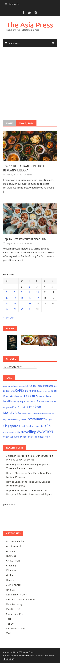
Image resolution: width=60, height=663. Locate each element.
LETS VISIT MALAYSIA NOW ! (21, 599)
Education (11, 570)
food (54, 390)
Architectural (13, 546)
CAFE (19, 390)
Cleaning (11, 565)
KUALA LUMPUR (20, 407)
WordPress (28, 655)
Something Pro (14, 614)
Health (10, 580)
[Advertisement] (30, 84)
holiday (15, 401)
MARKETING (13, 609)
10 (37, 292)
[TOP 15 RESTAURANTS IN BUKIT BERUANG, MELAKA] (30, 145)
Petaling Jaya (19, 419)
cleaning (41, 391)
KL (55, 401)
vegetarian (15, 436)
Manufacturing (14, 604)
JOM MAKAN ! (13, 584)
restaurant (36, 418)
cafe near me (30, 390)
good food (45, 396)
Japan (23, 401)
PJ (26, 419)
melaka (23, 413)
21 (14, 303)
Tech (9, 618)
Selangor (48, 419)
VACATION (45, 431)
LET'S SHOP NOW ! (16, 594)
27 (7, 309)
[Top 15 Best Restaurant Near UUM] (30, 218)
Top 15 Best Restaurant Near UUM (24, 239)
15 (22, 297)
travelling (28, 431)
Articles (10, 551)
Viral (50, 437)
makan (35, 406)
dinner (47, 391)
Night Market (8, 419)
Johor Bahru (37, 401)
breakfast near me (47, 385)
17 (37, 297)
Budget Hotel (9, 391)
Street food (25, 426)
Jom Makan (48, 401)
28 (14, 309)
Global (10, 575)
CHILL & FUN (13, 560)
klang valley (7, 408)
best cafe (23, 386)
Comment (28, 174)
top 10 (45, 425)
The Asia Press (29, 24)
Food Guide (10, 396)
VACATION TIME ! (15, 628)
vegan (6, 436)
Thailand (35, 426)
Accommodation (15, 541)
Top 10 (10, 623)
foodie (21, 396)
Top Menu (14, 4)
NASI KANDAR (33, 414)
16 (30, 297)
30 (30, 309)
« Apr (6, 317)
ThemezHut (8, 658)
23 (30, 303)
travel (5, 432)
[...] (4, 191)
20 (7, 303)
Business (11, 555)
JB (28, 401)
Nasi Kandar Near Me (46, 414)
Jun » (13, 317)
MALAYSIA (11, 412)
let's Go (10, 589)
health (7, 401)
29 (22, 309)
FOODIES (31, 396)
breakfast (32, 385)
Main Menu (14, 43)
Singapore (10, 426)
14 (14, 297)
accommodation (10, 386)
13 (7, 297)
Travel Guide (14, 432)
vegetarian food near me (34, 436)
